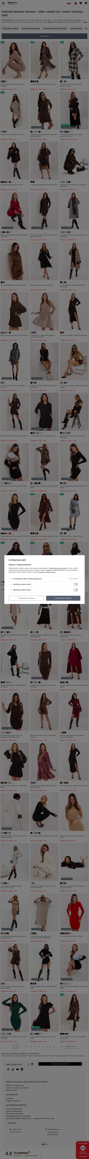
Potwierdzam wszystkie (63, 598)
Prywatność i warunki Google (46, 572)
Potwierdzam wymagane (26, 598)
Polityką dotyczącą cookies (58, 568)
